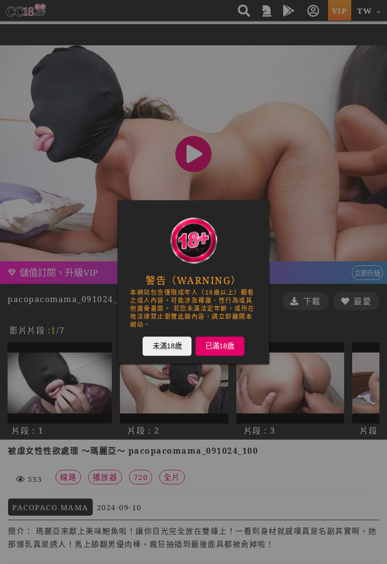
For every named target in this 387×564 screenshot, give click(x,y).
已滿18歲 (219, 346)
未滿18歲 (167, 346)
